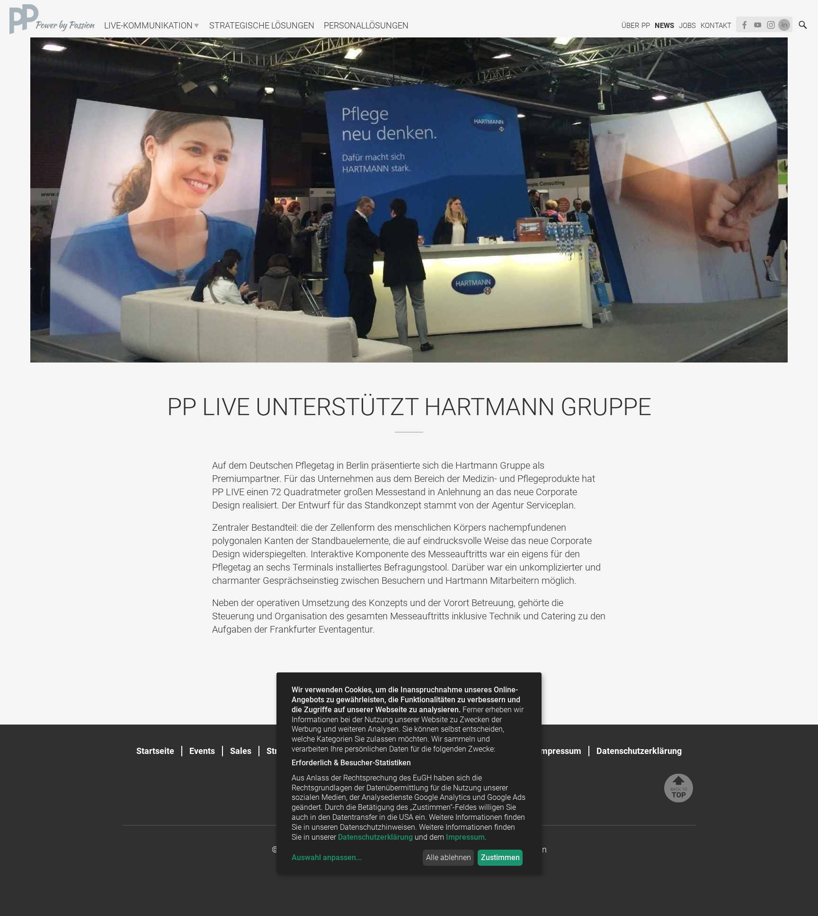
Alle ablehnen (448, 857)
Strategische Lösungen (261, 25)
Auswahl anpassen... (327, 857)
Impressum (559, 751)
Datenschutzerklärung (639, 751)
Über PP (636, 25)
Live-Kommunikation (148, 25)
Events (202, 751)
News (664, 25)
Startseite (155, 751)
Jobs (687, 25)
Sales (240, 751)
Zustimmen (500, 857)
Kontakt (716, 25)
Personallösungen (366, 25)
